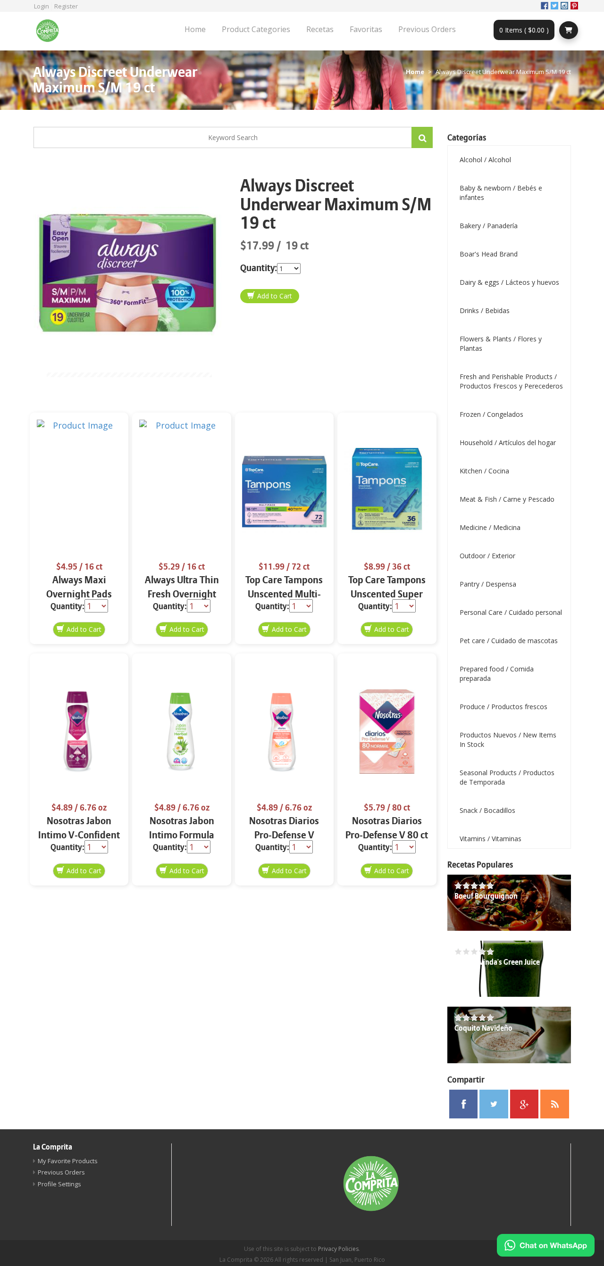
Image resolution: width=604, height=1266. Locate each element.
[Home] (51, 31)
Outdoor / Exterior (487, 555)
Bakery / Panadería (489, 225)
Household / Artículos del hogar (508, 442)
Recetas (320, 29)
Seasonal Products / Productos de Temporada (507, 777)
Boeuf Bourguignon (486, 896)
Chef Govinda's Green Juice (497, 962)
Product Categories (256, 29)
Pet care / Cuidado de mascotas (509, 640)
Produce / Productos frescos (503, 706)
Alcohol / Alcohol (485, 159)
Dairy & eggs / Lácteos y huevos (509, 282)
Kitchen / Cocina (484, 470)
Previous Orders (427, 29)
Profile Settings (59, 1184)
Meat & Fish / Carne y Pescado (507, 499)
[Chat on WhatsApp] (546, 1245)
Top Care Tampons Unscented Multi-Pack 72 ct (284, 594)
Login (41, 6)
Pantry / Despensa (488, 583)
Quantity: (258, 268)
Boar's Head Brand (489, 253)
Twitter (554, 5)
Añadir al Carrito (269, 296)
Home (195, 29)
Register (66, 6)
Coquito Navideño (483, 1028)
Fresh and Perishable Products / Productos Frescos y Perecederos (511, 381)
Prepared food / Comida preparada (497, 673)
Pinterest (574, 5)
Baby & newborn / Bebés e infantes (501, 192)
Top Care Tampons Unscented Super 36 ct (387, 594)
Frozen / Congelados (491, 414)
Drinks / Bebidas (485, 310)
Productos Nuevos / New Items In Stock (508, 739)
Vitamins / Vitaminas (490, 838)
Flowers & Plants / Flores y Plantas (501, 343)
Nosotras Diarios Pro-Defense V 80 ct (386, 828)
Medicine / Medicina (490, 527)
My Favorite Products (68, 1161)
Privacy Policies (338, 1249)
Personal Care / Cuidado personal (511, 612)
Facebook (544, 5)
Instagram (564, 5)
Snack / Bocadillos (487, 810)
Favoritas (366, 29)
